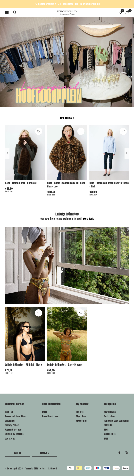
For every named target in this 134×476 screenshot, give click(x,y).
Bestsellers (109, 416)
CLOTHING (108, 425)
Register (80, 412)
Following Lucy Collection (116, 420)
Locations (10, 438)
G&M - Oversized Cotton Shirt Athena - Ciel (109, 184)
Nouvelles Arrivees (50, 416)
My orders (81, 416)
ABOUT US (9, 412)
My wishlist (81, 420)
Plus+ (44, 468)
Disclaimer (10, 420)
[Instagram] (126, 453)
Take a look (87, 218)
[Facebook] (119, 453)
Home (44, 412)
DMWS (37, 468)
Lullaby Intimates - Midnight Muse (23, 364)
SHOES (106, 429)
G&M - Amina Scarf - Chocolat (21, 183)
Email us (44, 452)
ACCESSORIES (110, 434)
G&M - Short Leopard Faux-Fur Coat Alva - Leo (66, 184)
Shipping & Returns (14, 434)
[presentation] (7, 153)
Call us (17, 452)
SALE (106, 438)
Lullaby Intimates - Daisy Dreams (65, 364)
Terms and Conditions (15, 416)
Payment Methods (14, 429)
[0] (127, 12)
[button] (7, 12)
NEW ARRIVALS (110, 412)
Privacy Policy (12, 425)
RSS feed (52, 468)
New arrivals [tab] (67, 118)
